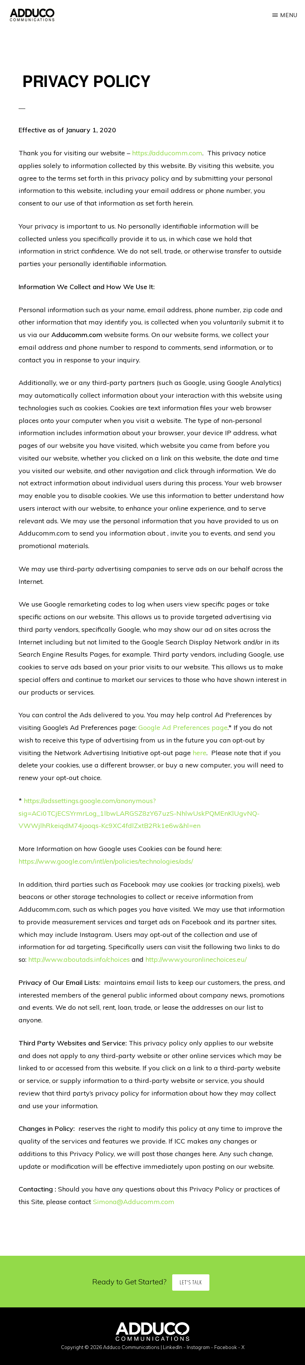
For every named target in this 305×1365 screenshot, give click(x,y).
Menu (289, 15)
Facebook (225, 1347)
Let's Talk (191, 1282)
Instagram (198, 1347)
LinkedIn (172, 1347)
